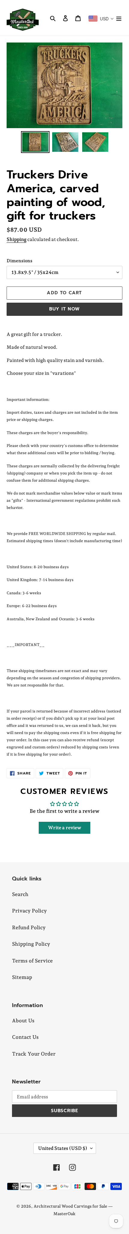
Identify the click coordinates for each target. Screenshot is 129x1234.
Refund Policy (29, 927)
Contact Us (25, 1037)
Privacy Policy (29, 911)
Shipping (16, 239)
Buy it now (64, 309)
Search (20, 894)
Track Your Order (34, 1054)
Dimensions (19, 260)
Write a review (64, 827)
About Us (23, 1021)
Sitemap (22, 977)
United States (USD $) (62, 1148)
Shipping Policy (31, 944)
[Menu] (118, 18)
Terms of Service (32, 961)
